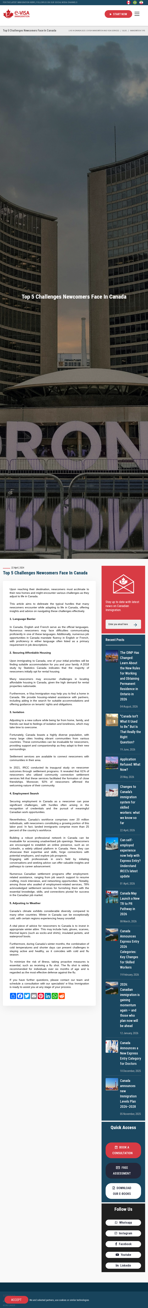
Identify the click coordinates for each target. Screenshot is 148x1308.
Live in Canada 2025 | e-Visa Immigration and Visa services (94, 31)
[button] (123, 1150)
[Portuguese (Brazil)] (135, 2)
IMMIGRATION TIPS (137, 31)
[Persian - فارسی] (141, 2)
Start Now (120, 14)
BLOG (124, 31)
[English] (128, 2)
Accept (16, 1300)
